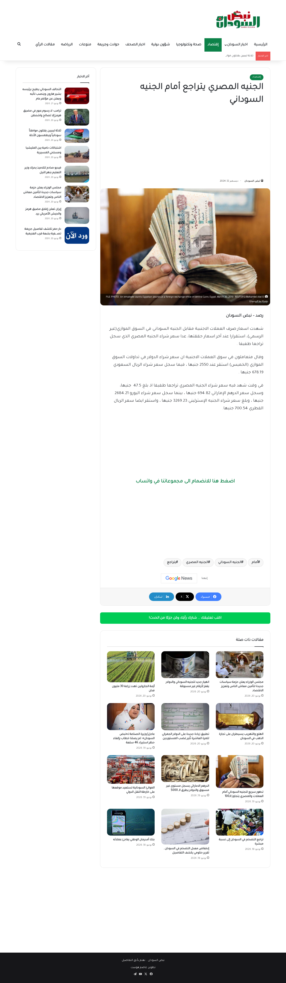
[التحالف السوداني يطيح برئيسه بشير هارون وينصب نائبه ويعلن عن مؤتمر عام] (77, 95)
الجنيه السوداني (230, 562)
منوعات (85, 45)
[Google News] (179, 578)
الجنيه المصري (197, 562)
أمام (255, 562)
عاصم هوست (139, 967)
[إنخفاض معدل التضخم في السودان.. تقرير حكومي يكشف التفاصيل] (185, 826)
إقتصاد (213, 45)
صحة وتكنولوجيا (188, 45)
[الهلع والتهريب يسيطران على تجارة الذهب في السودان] (239, 716)
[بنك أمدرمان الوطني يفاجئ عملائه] (131, 822)
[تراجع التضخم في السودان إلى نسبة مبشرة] (239, 822)
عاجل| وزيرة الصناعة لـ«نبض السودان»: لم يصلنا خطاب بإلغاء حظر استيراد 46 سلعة (134, 738)
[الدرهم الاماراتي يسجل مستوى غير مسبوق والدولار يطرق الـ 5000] (185, 768)
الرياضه (67, 45)
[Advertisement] (185, 142)
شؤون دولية (160, 45)
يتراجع (171, 562)
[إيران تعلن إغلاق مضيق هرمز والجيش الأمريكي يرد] (77, 215)
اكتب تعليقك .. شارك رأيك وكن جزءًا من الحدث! (185, 618)
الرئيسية (260, 45)
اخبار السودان (237, 45)
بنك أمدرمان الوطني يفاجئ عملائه (134, 839)
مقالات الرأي (45, 45)
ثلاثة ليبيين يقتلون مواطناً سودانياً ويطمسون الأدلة (222, 56)
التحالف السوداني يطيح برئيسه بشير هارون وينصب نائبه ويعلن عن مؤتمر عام (42, 94)
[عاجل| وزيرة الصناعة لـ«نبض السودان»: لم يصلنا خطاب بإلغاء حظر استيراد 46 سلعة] (131, 716)
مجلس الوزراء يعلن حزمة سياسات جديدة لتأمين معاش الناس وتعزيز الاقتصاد (241, 686)
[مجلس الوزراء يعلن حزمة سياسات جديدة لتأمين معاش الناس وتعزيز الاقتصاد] (239, 664)
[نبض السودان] (239, 19)
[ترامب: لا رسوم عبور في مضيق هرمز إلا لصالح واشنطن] (77, 117)
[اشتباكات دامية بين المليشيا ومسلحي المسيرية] (77, 154)
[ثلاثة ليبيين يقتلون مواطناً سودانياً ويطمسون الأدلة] (77, 136)
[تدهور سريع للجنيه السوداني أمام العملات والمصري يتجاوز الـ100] (239, 771)
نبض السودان (252, 181)
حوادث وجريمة (108, 45)
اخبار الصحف (135, 45)
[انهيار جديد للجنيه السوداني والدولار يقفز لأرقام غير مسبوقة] (185, 664)
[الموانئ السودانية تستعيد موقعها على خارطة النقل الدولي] (131, 769)
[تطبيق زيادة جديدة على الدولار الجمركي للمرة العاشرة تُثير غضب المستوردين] (185, 716)
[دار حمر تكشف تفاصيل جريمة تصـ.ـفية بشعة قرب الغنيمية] (77, 235)
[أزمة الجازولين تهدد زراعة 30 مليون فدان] (131, 666)
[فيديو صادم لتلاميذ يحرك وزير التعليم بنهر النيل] (77, 174)
